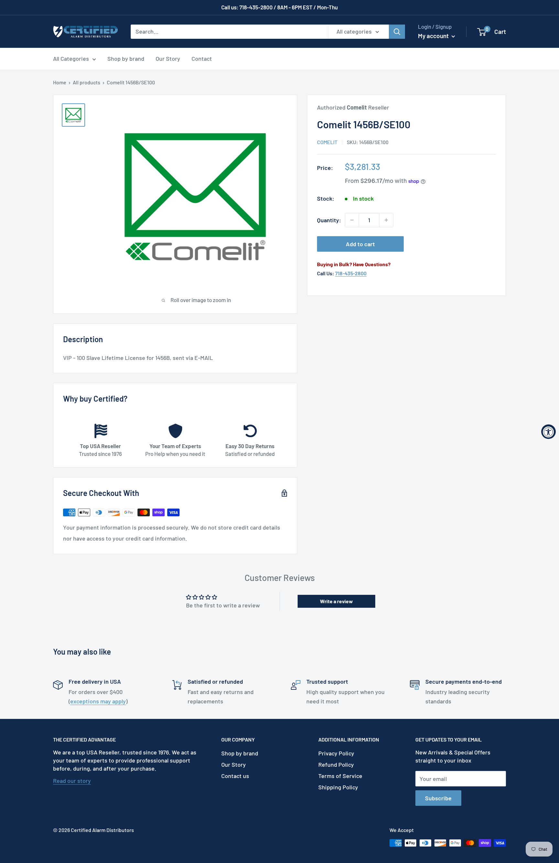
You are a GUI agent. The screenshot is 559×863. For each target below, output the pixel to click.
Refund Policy (336, 764)
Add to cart (360, 243)
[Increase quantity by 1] (386, 220)
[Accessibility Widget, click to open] (548, 431)
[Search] (397, 31)
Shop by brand (125, 58)
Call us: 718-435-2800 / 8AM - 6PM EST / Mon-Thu (279, 7)
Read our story (72, 780)
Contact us (235, 775)
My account (434, 35)
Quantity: (329, 220)
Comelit (327, 142)
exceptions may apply (98, 701)
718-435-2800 (351, 273)
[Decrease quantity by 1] (352, 220)
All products (86, 82)
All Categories (71, 58)
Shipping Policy (338, 787)
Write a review (336, 601)
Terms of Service (340, 775)
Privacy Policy (336, 753)
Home (59, 82)
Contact (202, 58)
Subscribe (438, 798)
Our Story (168, 58)
